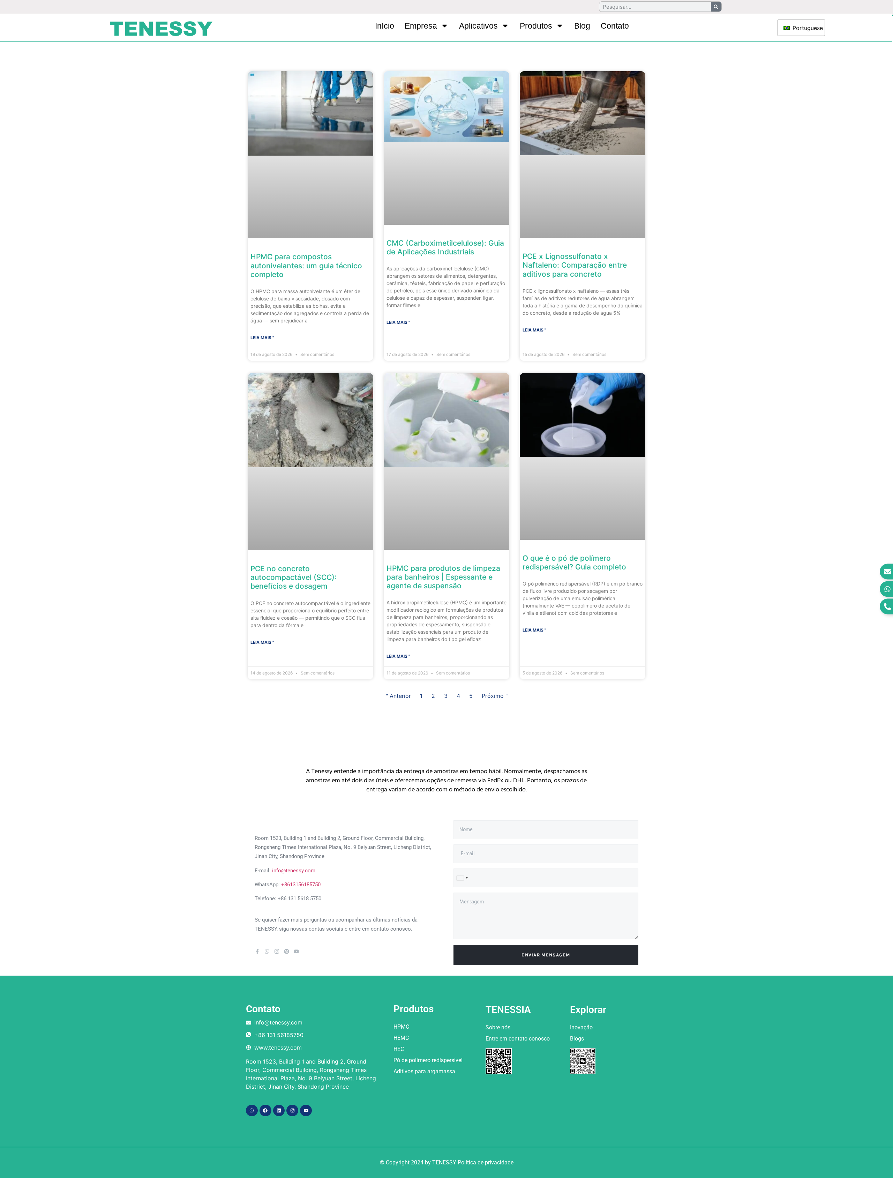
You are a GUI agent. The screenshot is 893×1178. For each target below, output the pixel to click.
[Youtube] (296, 951)
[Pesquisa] (716, 7)
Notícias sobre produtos (299, 55)
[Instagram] (276, 951)
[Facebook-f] (257, 951)
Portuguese (804, 27)
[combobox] (462, 878)
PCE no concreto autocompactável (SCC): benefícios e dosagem (293, 577)
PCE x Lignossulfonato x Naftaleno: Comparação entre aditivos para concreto (575, 265)
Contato (615, 25)
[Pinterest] (286, 951)
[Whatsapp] (267, 951)
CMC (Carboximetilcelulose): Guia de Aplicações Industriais (445, 247)
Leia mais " (262, 337)
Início (384, 25)
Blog (582, 25)
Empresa (421, 25)
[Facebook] (265, 1111)
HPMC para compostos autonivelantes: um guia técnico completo (306, 265)
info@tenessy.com (293, 870)
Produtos (536, 25)
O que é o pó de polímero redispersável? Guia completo (574, 562)
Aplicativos (478, 25)
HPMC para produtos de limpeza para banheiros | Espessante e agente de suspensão (443, 577)
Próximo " (495, 695)
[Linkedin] (279, 1111)
